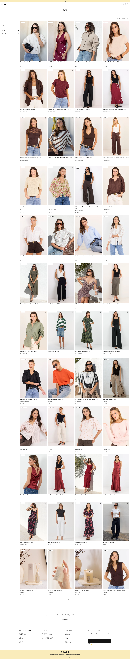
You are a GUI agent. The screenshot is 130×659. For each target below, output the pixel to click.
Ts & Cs (20, 642)
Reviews (21, 641)
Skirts (66, 635)
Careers (21, 645)
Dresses (66, 633)
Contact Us (22, 633)
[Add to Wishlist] (45, 22)
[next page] (80, 599)
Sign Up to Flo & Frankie (47, 638)
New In (58, 615)
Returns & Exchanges (24, 639)
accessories (87, 615)
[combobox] (123, 18)
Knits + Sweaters (68, 639)
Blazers (66, 638)
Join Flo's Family (94, 630)
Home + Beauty (68, 642)
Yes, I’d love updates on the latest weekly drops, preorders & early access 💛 (99, 644)
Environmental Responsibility (49, 635)
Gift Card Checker (23, 635)
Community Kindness (47, 634)
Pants (66, 637)
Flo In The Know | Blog (47, 637)
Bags (66, 641)
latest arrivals (73, 615)
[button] (10, 25)
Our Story (44, 633)
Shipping (21, 638)
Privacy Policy (22, 643)
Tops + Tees (67, 634)
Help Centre (22, 637)
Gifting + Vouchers (69, 643)
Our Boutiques (22, 634)
